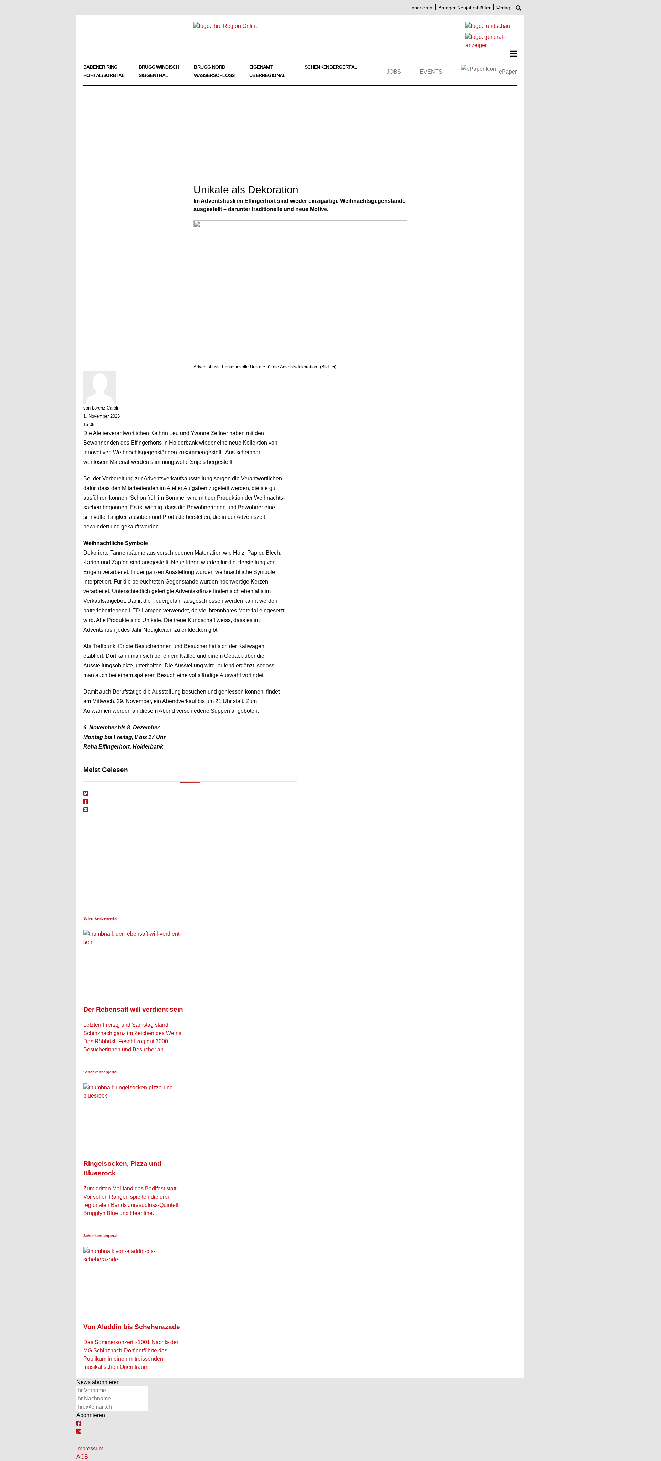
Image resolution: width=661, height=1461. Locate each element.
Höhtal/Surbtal (104, 75)
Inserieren (421, 7)
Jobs (394, 72)
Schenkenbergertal (331, 67)
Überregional (267, 75)
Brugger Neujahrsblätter (464, 7)
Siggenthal (153, 75)
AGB (82, 1457)
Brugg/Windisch (159, 67)
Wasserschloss (214, 75)
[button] (513, 54)
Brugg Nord (209, 67)
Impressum (89, 1448)
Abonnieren (90, 1415)
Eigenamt (261, 67)
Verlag (503, 7)
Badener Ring (100, 67)
